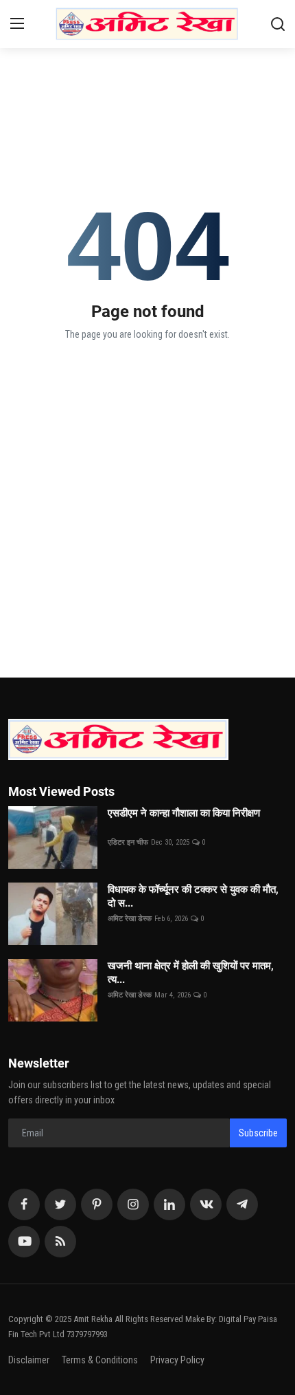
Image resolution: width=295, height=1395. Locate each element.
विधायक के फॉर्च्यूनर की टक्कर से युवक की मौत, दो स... (193, 896)
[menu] (17, 24)
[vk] (206, 1204)
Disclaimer (28, 1359)
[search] (278, 24)
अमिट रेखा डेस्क (130, 918)
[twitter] (60, 1204)
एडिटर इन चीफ (128, 842)
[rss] (60, 1241)
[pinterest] (97, 1204)
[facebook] (24, 1204)
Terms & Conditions (100, 1359)
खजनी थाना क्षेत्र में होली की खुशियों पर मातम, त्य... (191, 973)
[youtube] (24, 1241)
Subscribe (258, 1132)
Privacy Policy (177, 1359)
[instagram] (133, 1204)
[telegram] (242, 1204)
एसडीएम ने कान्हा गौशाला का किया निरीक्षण (196, 820)
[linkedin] (169, 1204)
